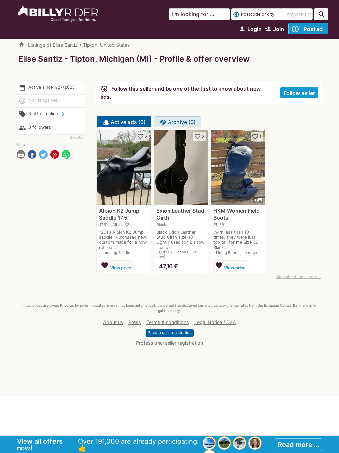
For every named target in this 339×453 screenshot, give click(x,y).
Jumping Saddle (116, 252)
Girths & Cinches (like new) (176, 254)
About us (113, 322)
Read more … (298, 445)
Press (134, 322)
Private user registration (170, 332)
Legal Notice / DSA (215, 322)
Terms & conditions (167, 322)
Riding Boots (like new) (236, 252)
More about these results (298, 276)
